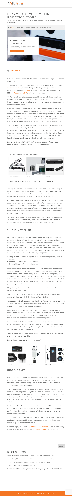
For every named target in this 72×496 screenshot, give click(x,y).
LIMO (28, 90)
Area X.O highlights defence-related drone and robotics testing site (32, 459)
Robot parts (52, 20)
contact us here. (41, 429)
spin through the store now (39, 427)
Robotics (59, 20)
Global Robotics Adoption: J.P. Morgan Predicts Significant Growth (32, 456)
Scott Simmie (11, 22)
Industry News (42, 20)
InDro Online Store (31, 20)
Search (61, 446)
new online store (13, 88)
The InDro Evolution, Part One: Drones (21, 465)
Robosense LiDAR (20, 93)
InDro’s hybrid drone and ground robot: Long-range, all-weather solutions (34, 469)
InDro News (20, 20)
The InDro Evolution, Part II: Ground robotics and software (28, 462)
